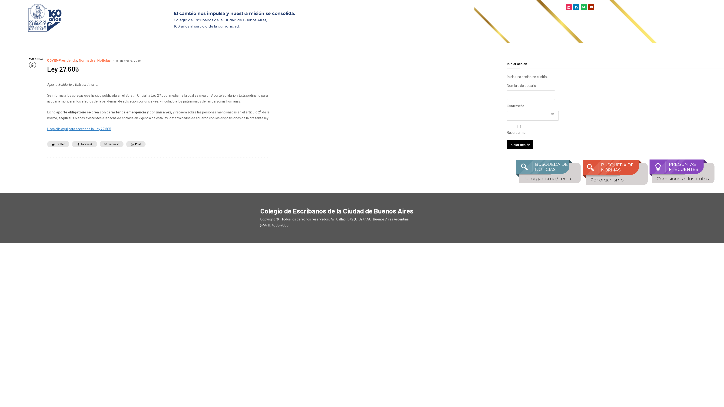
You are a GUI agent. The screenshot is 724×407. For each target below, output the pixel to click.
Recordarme (516, 132)
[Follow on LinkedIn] (576, 7)
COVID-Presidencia (62, 60)
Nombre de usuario (521, 85)
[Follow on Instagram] (569, 7)
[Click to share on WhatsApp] (32, 65)
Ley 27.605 (63, 69)
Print (138, 144)
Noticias (103, 60)
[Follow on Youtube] (591, 7)
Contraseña (515, 106)
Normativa (87, 60)
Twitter (60, 144)
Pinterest (113, 144)
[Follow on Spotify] (584, 7)
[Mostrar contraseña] (552, 113)
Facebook (86, 144)
